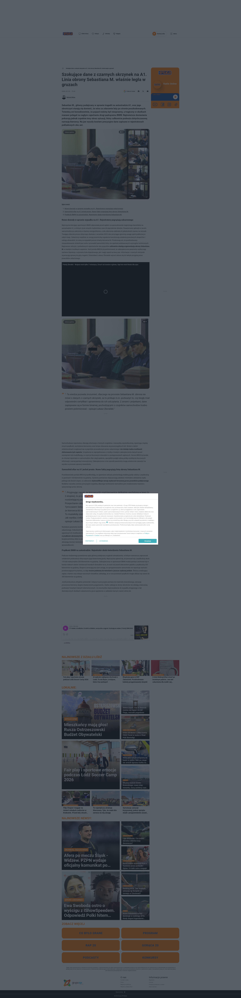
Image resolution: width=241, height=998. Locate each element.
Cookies (97, 535)
